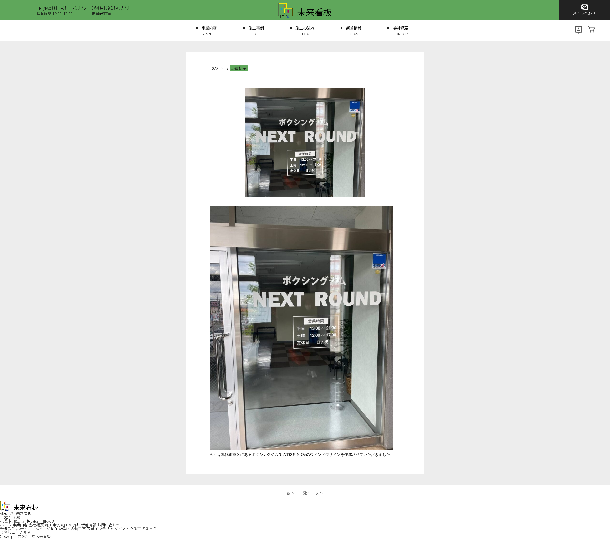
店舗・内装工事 (72, 528)
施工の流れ (70, 525)
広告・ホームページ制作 (37, 528)
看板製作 (7, 528)
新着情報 (88, 525)
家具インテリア (100, 528)
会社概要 (36, 525)
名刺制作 (149, 528)
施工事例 (52, 525)
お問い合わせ (108, 525)
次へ (319, 493)
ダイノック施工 (127, 528)
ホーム (5, 525)
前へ (291, 493)
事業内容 (20, 525)
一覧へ (305, 493)
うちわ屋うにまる (15, 532)
